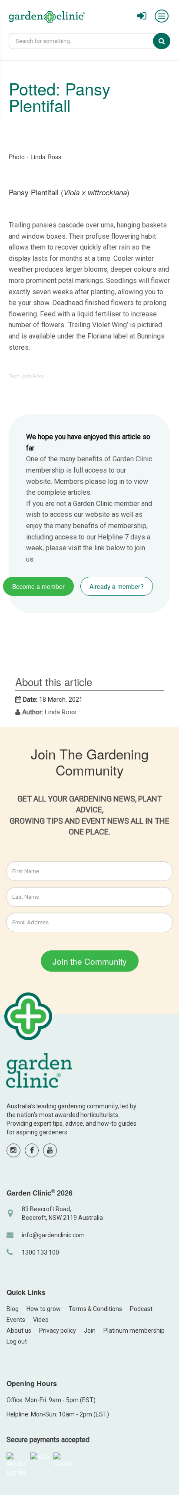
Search (167, 40)
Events (16, 1319)
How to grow (44, 1308)
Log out (17, 1341)
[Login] (141, 16)
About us (19, 1330)
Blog (13, 1308)
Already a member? (117, 586)
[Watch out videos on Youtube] (50, 1150)
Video (41, 1319)
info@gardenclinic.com (53, 1235)
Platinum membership (134, 1330)
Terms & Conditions (95, 1308)
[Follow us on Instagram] (13, 1150)
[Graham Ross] (47, 18)
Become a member (38, 586)
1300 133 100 (40, 1252)
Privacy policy (57, 1330)
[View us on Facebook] (32, 1150)
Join (90, 1330)
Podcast (141, 1308)
